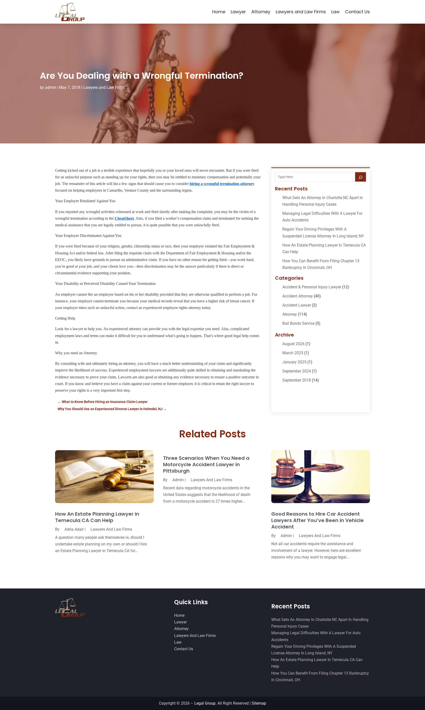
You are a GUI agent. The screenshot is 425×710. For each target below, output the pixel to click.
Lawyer (238, 12)
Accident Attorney (297, 296)
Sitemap (259, 703)
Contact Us (357, 12)
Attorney (260, 12)
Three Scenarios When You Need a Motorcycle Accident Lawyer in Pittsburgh (206, 464)
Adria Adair (74, 529)
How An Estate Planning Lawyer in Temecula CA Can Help (97, 517)
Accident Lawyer (296, 305)
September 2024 (296, 371)
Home (218, 12)
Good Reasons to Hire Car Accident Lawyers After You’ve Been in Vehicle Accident (317, 520)
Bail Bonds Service (298, 323)
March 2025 (292, 353)
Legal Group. (205, 703)
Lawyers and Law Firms (301, 12)
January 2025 (294, 362)
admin (50, 87)
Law (335, 12)
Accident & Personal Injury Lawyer (311, 287)
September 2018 (296, 380)
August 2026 (293, 343)
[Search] (360, 177)
